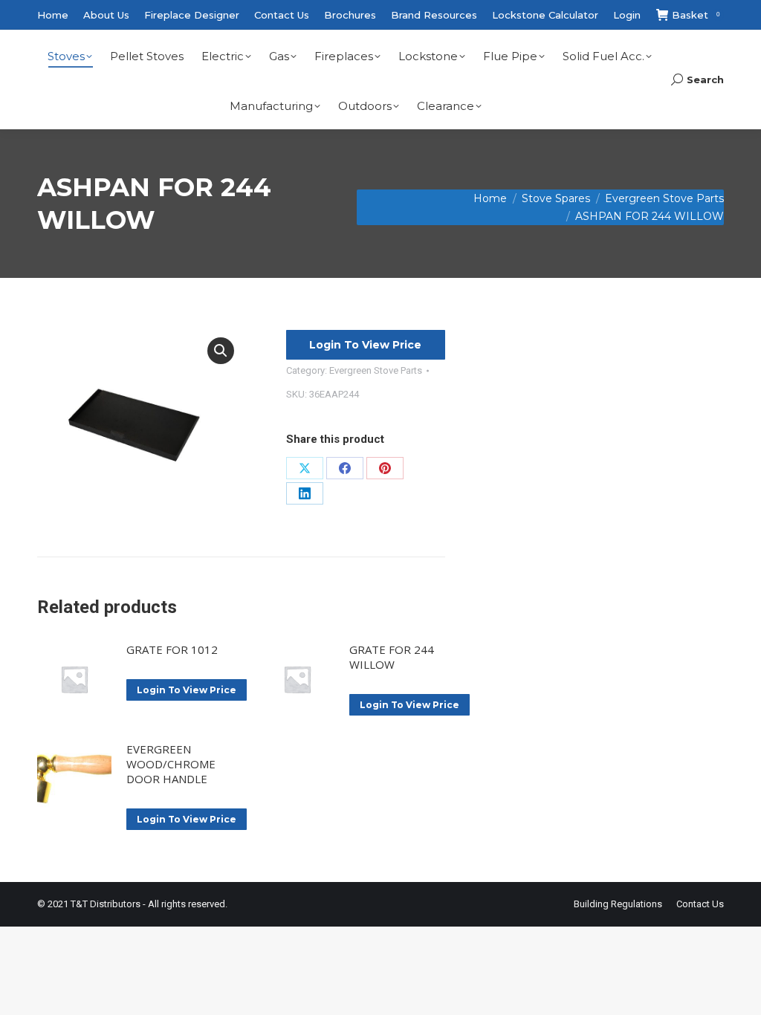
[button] (220, 350)
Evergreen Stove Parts (375, 370)
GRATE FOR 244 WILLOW (391, 657)
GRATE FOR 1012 (172, 649)
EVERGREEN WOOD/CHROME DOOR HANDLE (171, 764)
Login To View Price (365, 344)
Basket (695, 15)
